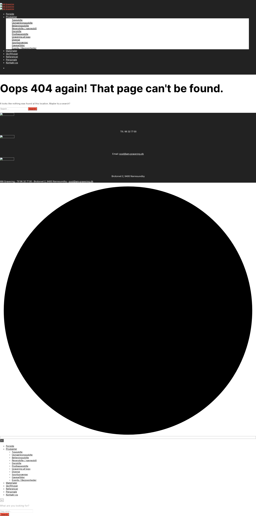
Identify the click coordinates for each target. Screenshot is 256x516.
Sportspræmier (20, 42)
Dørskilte (16, 31)
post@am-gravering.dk (131, 153)
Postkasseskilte (20, 33)
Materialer (11, 50)
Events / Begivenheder (24, 47)
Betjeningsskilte (20, 25)
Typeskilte (17, 19)
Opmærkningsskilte (22, 22)
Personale (11, 59)
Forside (10, 13)
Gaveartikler (18, 45)
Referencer (12, 56)
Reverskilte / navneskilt (24, 28)
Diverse (16, 39)
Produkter (11, 16)
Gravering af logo (21, 36)
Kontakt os (12, 62)
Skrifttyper (12, 53)
